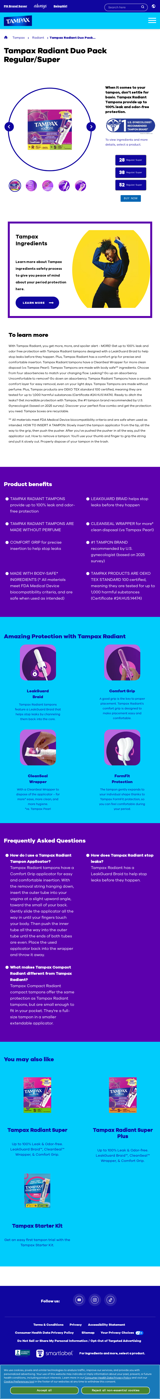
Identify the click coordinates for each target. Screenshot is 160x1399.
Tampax (18, 20)
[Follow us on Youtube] (79, 1300)
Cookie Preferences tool (19, 1381)
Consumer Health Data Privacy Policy (108, 1378)
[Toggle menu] (152, 21)
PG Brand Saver (15, 6)
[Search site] (143, 7)
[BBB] (22, 1353)
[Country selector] (154, 6)
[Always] (40, 6)
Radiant (38, 38)
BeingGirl (60, 6)
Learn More (34, 303)
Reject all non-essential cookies (116, 1390)
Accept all (44, 1390)
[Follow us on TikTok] (110, 1300)
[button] (131, 198)
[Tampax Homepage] (6, 37)
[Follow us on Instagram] (95, 1300)
